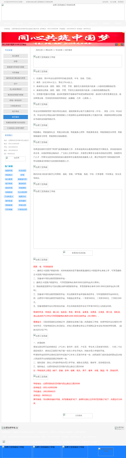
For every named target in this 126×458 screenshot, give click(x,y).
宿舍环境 (8, 188)
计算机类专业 (15, 106)
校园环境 (8, 171)
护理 (15, 61)
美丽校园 (69, 24)
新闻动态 (32, 24)
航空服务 (15, 117)
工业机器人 (9, 196)
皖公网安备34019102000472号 (17, 442)
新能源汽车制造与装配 (15, 67)
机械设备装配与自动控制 (15, 122)
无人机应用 (22, 192)
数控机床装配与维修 (15, 95)
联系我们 (121, 2)
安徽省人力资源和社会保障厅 (24, 432)
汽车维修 (15, 73)
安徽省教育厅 (43, 432)
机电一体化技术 (16, 100)
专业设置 (44, 24)
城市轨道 (8, 201)
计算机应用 (22, 209)
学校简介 (19, 24)
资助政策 (8, 205)
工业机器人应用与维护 (15, 128)
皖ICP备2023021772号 (40, 442)
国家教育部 (6, 432)
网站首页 (7, 24)
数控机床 (22, 184)
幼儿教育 (15, 56)
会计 (15, 84)
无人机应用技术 (16, 89)
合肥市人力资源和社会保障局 (61, 432)
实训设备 (56, 24)
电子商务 (15, 111)
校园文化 (93, 24)
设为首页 (105, 2)
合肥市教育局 (80, 432)
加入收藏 (113, 2)
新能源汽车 (22, 179)
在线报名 (106, 24)
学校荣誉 (22, 188)
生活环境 (81, 24)
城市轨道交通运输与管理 (15, 78)
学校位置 (22, 205)
